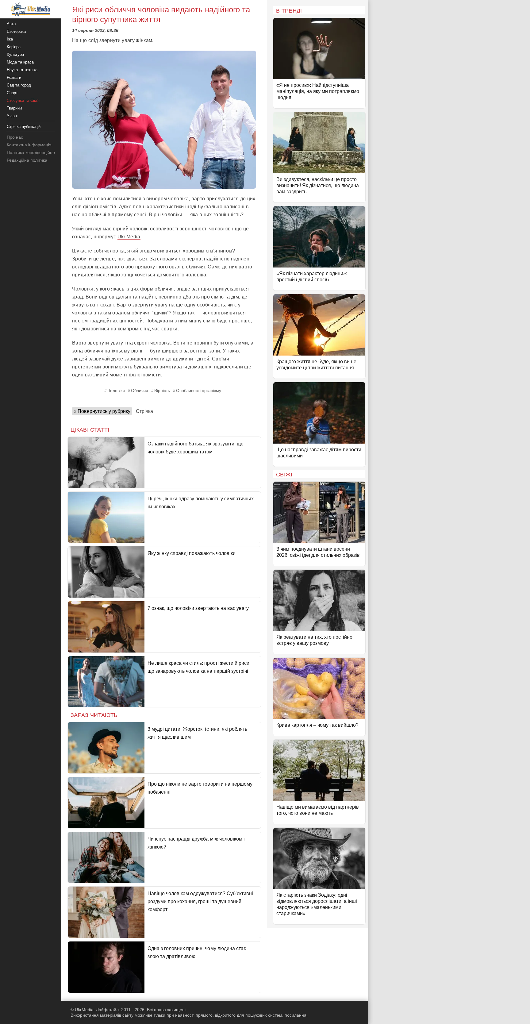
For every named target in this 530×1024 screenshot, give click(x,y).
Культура (15, 54)
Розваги (14, 77)
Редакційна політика (27, 160)
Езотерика (16, 31)
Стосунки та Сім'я (23, 100)
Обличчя (139, 390)
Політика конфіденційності (33, 152)
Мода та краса (20, 62)
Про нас (15, 137)
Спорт (12, 92)
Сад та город (19, 85)
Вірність (162, 390)
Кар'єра (14, 46)
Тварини (14, 108)
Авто (11, 23)
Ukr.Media (128, 236)
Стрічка (144, 411)
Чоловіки (116, 390)
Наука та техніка (22, 69)
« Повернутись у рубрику (102, 411)
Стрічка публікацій (23, 126)
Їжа (10, 39)
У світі (12, 116)
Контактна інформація (29, 144)
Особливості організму (198, 390)
